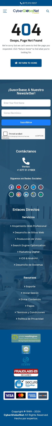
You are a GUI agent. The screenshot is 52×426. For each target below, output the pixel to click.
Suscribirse (26, 122)
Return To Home (28, 63)
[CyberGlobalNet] (26, 11)
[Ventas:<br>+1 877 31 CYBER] (26, 161)
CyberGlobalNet (14, 415)
